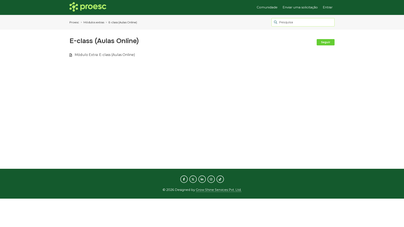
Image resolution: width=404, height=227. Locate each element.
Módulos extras (94, 22)
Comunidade (267, 7)
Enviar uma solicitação (300, 7)
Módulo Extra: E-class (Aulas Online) (105, 55)
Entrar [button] (327, 7)
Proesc (74, 22)
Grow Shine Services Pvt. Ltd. (218, 190)
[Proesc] (87, 7)
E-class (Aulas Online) (123, 22)
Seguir (325, 42)
